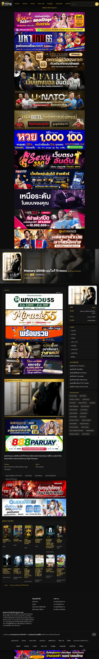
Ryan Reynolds (85, 406)
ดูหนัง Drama (28, 475)
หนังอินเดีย (59, 4)
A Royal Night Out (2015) (50, 570)
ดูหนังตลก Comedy (77, 376)
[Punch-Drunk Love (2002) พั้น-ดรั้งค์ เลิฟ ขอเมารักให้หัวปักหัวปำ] (50, 531)
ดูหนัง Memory (38, 475)
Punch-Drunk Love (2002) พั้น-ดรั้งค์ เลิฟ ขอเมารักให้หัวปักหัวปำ (50, 543)
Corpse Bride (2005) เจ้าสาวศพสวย (17, 571)
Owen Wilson (85, 434)
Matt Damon (83, 413)
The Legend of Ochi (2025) (27, 541)
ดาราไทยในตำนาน (59, 604)
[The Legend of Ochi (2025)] (28, 531)
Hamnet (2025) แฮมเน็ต (7, 541)
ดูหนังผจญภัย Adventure (78, 380)
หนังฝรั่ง (17, 4)
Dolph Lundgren (86, 420)
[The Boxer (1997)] (61, 531)
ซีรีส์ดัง (73, 357)
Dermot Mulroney (9, 467)
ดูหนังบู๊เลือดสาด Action (78, 373)
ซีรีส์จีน (69, 640)
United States (28, 278)
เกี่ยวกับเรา (35, 601)
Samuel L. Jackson (74, 399)
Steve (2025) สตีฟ (18, 540)
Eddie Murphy (89, 430)
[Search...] (97, 4)
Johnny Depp (73, 416)
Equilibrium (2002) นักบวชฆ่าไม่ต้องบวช (8, 571)
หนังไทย (25, 4)
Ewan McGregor (74, 427)
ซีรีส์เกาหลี (61, 640)
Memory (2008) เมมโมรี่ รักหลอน (14, 475)
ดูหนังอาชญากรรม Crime (79, 387)
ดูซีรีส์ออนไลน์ (51, 640)
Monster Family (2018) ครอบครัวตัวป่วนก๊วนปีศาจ (61, 572)
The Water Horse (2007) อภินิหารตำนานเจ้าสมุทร (28, 573)
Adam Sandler (73, 413)
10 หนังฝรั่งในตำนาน (59, 607)
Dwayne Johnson (74, 420)
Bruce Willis (83, 396)
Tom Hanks (72, 402)
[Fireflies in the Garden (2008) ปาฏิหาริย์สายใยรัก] (39, 561)
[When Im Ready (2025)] (39, 531)
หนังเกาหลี (41, 4)
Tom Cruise (83, 416)
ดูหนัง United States (50, 475)
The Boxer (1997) (59, 541)
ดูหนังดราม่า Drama (38, 278)
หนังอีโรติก (68, 4)
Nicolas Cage (73, 396)
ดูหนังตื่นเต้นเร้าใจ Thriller (79, 383)
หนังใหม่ (24, 640)
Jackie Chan (86, 399)
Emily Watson (20, 467)
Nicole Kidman (73, 409)
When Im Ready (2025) (38, 541)
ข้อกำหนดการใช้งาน (38, 609)
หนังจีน (32, 4)
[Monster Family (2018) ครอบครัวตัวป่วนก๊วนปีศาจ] (61, 561)
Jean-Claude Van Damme (76, 430)
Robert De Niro (83, 402)
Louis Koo (92, 402)
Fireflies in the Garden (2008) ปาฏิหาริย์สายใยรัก (39, 572)
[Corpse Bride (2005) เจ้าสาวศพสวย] (18, 561)
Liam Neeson (84, 409)
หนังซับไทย (42, 640)
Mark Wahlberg (74, 406)
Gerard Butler (73, 423)
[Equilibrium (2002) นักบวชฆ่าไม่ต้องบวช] (7, 561)
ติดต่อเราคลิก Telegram (50, 8)
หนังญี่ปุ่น (50, 4)
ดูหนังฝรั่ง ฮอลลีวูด (76, 369)
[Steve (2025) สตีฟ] (18, 531)
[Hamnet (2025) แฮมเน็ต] (7, 531)
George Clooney (84, 423)
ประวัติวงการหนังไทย (59, 609)
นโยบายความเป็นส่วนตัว (39, 607)
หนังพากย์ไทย (32, 640)
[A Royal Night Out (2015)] (50, 561)
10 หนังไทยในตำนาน (59, 601)
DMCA (34, 604)
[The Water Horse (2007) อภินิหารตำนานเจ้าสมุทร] (28, 561)
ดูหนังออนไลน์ (14, 640)
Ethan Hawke (85, 427)
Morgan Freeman (74, 434)
